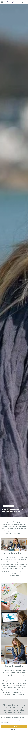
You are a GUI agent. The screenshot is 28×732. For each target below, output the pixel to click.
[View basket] (25, 2)
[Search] (22, 2)
